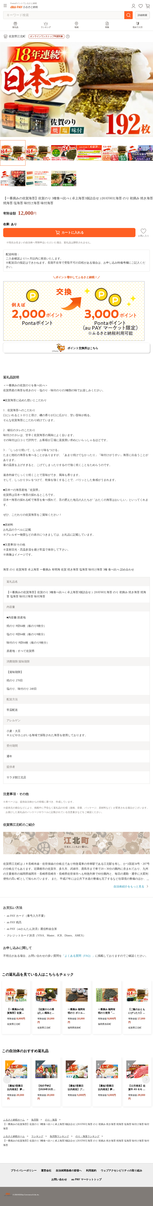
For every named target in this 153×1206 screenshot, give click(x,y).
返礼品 (15, 27)
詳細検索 (142, 15)
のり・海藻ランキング (87, 1136)
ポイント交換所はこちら (83, 348)
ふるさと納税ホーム (14, 1119)
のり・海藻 (51, 1119)
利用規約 (91, 1170)
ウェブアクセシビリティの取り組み (121, 1170)
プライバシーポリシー (24, 1170)
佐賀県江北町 (17, 36)
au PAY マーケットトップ (86, 1179)
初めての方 (138, 27)
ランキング (46, 27)
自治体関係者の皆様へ (69, 1170)
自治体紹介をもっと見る (129, 886)
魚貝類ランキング (59, 1136)
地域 (76, 27)
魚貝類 (34, 1119)
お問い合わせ (59, 1179)
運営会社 (46, 1170)
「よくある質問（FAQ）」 (78, 955)
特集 (107, 27)
